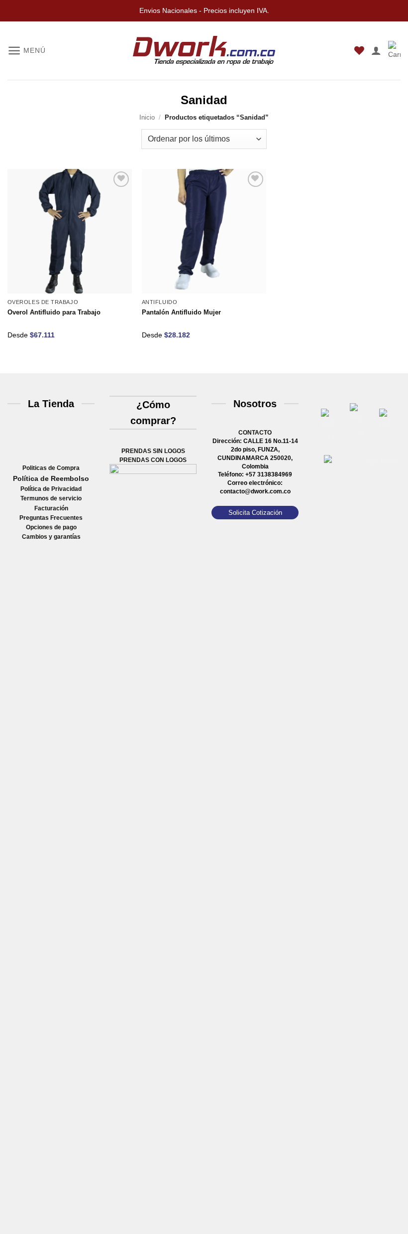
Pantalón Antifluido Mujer (181, 312)
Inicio (147, 117)
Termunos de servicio (51, 498)
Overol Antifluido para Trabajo (54, 312)
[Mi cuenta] (376, 50)
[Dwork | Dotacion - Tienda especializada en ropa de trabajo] (204, 51)
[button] (26, 50)
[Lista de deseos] (359, 50)
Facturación (51, 508)
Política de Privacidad (51, 488)
